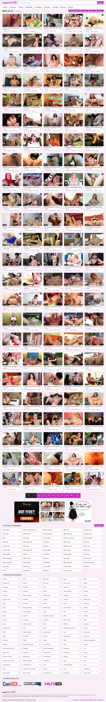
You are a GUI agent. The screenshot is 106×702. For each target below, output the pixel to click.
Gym (72, 644)
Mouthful (12, 640)
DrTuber (26, 169)
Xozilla (6, 308)
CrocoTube (89, 29)
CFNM (32, 640)
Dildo (51, 31)
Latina (78, 429)
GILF (52, 587)
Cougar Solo (72, 636)
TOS (78, 700)
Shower (12, 595)
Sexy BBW (66, 558)
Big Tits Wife (72, 620)
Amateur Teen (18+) (12, 660)
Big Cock (59, 210)
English (52, 669)
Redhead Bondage (32, 644)
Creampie (32, 620)
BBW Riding (87, 550)
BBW (4, 570)
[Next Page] (77, 495)
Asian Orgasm (32, 611)
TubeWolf (88, 208)
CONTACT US (100, 700)
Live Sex (70, 7)
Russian (72, 656)
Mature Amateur (49, 170)
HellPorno (6, 169)
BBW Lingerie (67, 550)
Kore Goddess (69, 31)
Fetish (74, 330)
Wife (97, 150)
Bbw (26, 31)
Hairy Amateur (72, 591)
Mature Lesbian (74, 369)
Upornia (47, 149)
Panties (47, 31)
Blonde (94, 130)
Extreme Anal (12, 599)
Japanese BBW (47, 534)
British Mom (32, 656)
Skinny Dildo (6, 546)
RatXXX (26, 308)
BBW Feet (86, 542)
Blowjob (13, 110)
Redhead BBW (67, 554)
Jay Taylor (95, 270)
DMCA (91, 700)
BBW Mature (26, 566)
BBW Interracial (68, 562)
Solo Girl (80, 51)
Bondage (32, 648)
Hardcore (15, 51)
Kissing (92, 628)
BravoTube (6, 29)
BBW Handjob (27, 562)
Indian (92, 656)
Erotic (72, 603)
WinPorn (67, 169)
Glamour (92, 591)
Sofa (58, 290)
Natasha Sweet (28, 389)
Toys (60, 150)
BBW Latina (87, 546)
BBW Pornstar (27, 534)
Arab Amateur (72, 607)
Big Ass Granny (32, 660)
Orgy (12, 624)
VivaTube (88, 89)
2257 (94, 700)
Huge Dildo (6, 566)
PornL (66, 467)
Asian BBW (46, 554)
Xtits (5, 149)
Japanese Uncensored (32, 669)
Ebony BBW (6, 529)
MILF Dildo (87, 554)
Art (92, 648)
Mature (88, 31)
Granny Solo (72, 583)
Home (5, 7)
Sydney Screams (29, 230)
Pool (12, 669)
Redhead (52, 91)
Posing (55, 71)
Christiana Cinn (77, 350)
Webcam (55, 130)
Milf (10, 31)
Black (67, 130)
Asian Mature (52, 656)
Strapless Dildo (88, 534)
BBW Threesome (7, 562)
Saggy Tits (12, 583)
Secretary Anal (32, 664)
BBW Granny (67, 542)
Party (52, 624)
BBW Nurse (26, 546)
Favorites (55, 7)
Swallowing (92, 669)
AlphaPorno (68, 49)
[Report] (20, 29)
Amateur (6, 51)
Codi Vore (47, 230)
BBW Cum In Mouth (69, 538)
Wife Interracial (32, 624)
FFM (92, 587)
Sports (52, 640)
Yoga (52, 230)
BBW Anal (66, 529)
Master (12, 620)
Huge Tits (72, 587)
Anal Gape (92, 632)
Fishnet (52, 636)
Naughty (75, 250)
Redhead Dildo (88, 529)
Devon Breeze (28, 150)
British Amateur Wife (72, 628)
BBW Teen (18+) (68, 546)
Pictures (63, 7)
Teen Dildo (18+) (68, 570)
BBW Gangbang (7, 558)
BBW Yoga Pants (27, 542)
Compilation (72, 673)
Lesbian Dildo (6, 550)
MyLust (47, 29)
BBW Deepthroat (27, 550)
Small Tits (38, 429)
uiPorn (87, 49)
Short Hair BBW (88, 538)
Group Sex (93, 330)
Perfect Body (34, 91)
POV (72, 611)
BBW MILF (46, 546)
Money (92, 652)
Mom (75, 51)
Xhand (46, 328)
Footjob (92, 644)
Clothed (92, 615)
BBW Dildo (46, 558)
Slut (13, 389)
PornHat (26, 129)
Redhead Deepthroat (92, 640)
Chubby (6, 31)
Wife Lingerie (12, 673)
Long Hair (27, 270)
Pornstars (47, 7)
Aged (72, 579)
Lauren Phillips (89, 489)
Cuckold (32, 603)
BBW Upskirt (26, 558)
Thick (72, 640)
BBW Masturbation (89, 562)
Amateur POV (12, 628)
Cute (67, 71)
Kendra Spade (77, 230)
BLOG (74, 700)
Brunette (51, 51)
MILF (72, 615)
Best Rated (29, 7)
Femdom (72, 599)
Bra (101, 170)
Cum (72, 669)
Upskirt (52, 599)
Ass (29, 31)
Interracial (92, 636)
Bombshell (72, 648)
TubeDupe (67, 427)
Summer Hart (89, 290)
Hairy (91, 110)
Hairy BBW (26, 538)
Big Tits (92, 31)
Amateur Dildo (67, 566)
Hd (66, 91)
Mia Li (67, 330)
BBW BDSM (26, 570)
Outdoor (75, 270)
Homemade (71, 91)
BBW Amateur (87, 558)
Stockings (33, 31)
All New (21, 7)
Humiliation (52, 660)
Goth (12, 632)
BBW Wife (5, 542)
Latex (72, 660)
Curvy (9, 230)
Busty (95, 110)
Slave (52, 611)
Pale (52, 664)
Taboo (52, 603)
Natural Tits (15, 290)
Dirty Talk (52, 583)
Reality (93, 449)
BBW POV (46, 570)
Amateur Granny (12, 656)
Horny (70, 71)
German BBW (47, 566)
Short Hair (32, 636)
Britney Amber (69, 350)
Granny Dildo (46, 538)
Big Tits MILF (32, 673)
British (75, 469)
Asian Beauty (52, 632)
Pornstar (13, 369)
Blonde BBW (6, 554)
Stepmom (52, 579)
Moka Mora (89, 270)
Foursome (92, 603)
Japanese (92, 624)
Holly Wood (68, 190)
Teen (18, 270)
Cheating (76, 71)
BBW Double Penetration (30, 529)
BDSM (92, 583)
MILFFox (26, 208)
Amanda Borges (49, 469)
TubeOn (47, 49)
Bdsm (46, 449)
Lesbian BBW (47, 550)
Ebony (29, 409)
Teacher (32, 615)
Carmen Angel (28, 51)
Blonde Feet (12, 652)
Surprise (32, 599)
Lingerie (30, 190)
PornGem (67, 149)
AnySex (67, 69)
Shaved (36, 210)
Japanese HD (12, 664)
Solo (94, 51)
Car (92, 664)
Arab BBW (6, 534)
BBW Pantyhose (68, 534)
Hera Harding (89, 190)
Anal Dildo (46, 542)
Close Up (15, 31)
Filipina (12, 611)
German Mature (72, 664)
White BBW (46, 562)
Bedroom (72, 624)
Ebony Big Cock (52, 673)
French (32, 583)
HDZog (46, 208)
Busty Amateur (32, 632)
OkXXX (46, 69)
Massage (72, 595)
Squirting (98, 71)
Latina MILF (92, 673)
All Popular (13, 7)
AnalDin (88, 109)
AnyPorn (47, 129)
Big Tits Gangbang (52, 648)
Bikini (12, 615)
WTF (92, 660)
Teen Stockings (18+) (12, 648)
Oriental (12, 591)
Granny (56, 170)
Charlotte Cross (69, 230)
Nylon (52, 628)
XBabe (66, 89)
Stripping (47, 71)
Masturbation (12, 91)
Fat (55, 51)
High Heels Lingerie (52, 615)
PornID (87, 288)
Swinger (32, 591)
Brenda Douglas (28, 130)
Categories (38, 7)
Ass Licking (52, 644)
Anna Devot (27, 71)
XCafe (25, 29)
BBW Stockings (47, 529)
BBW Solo (25, 554)
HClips (5, 69)
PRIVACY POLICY (84, 700)
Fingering (92, 71)
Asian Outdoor (52, 652)
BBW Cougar (52, 607)
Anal (31, 170)
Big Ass (15, 71)
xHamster (67, 29)
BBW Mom (87, 566)
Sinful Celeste (69, 429)
